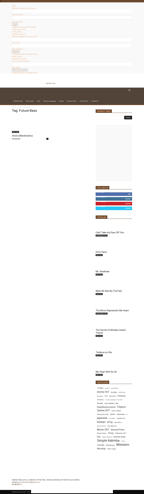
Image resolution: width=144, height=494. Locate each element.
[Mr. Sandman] (114, 265)
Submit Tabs (84, 101)
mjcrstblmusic (112, 426)
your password (17, 22)
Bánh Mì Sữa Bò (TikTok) (109, 291)
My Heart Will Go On (106, 371)
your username (17, 14)
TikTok (123, 441)
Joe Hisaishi (112, 418)
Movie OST (103, 429)
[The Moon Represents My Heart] (114, 304)
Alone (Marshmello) (22, 135)
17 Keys (100, 388)
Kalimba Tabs (18, 101)
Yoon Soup (111, 449)
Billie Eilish (122, 392)
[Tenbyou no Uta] (114, 345)
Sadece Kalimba (107, 437)
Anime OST (103, 392)
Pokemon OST (120, 433)
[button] (129, 90)
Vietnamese (110, 445)
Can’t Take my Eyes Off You (110, 232)
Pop (98, 436)
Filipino (121, 407)
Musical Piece (118, 429)
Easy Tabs (15, 132)
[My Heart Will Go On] (114, 365)
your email (16, 43)
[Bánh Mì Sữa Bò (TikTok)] (114, 284)
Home (14, 107)
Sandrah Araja (119, 437)
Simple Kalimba (108, 440)
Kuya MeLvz (118, 422)
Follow (127, 199)
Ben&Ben (114, 392)
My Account (30, 101)
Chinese (121, 396)
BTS (106, 396)
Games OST (103, 410)
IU (127, 414)
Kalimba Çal (121, 418)
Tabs (38, 101)
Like (129, 194)
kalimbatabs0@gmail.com (30, 482)
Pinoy (111, 433)
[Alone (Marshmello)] (30, 124)
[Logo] (27, 97)
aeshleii (107, 388)
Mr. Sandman (102, 271)
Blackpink (100, 396)
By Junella (112, 396)
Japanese (102, 418)
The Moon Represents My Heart (112, 310)
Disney (100, 403)
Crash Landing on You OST (113, 400)
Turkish (100, 445)
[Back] (13, 3)
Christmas (100, 400)
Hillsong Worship (103, 414)
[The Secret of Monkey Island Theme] (114, 323)
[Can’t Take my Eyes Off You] (114, 226)
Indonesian (121, 414)
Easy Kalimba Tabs (111, 403)
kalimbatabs (16, 139)
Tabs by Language (49, 101)
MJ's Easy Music (101, 426)
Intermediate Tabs (101, 235)
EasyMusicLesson (106, 407)
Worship (101, 448)
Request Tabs (71, 101)
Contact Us (95, 101)
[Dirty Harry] (114, 245)
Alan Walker (114, 388)
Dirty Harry (101, 252)
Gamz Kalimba (116, 411)
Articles (61, 101)
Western (122, 444)
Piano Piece (101, 433)
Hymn (112, 414)
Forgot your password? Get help (23, 27)
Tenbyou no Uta (104, 352)
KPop (110, 422)
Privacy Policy (17, 32)
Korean (101, 422)
